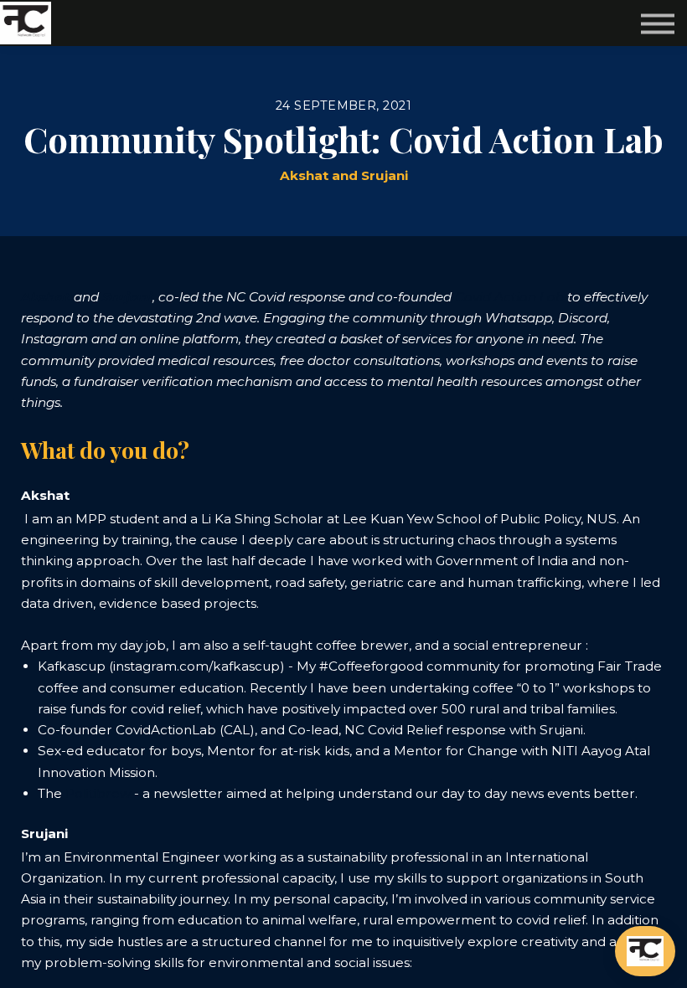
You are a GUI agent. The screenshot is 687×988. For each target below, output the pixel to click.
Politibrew (98, 793)
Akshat (45, 297)
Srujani (127, 297)
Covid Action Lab (509, 297)
